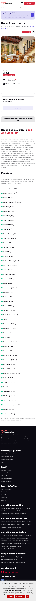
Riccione (23, 513)
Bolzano (3, 524)
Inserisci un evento (7, 459)
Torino (19, 511)
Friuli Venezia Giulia (18, 543)
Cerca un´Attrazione (9, 557)
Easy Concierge (6, 489)
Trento (29, 522)
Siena (8, 524)
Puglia (10, 541)
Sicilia (3, 538)
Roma (15, 7)
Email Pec (4, 500)
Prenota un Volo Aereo (10, 560)
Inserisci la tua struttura (8, 454)
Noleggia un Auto (23, 557)
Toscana (4, 535)
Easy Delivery (5, 492)
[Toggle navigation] (22, 3)
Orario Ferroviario (6, 479)
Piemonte (4, 541)
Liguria (21, 541)
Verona (18, 524)
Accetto (10, 596)
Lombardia (15, 535)
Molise (19, 546)
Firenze (8, 508)
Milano (13, 508)
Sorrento (13, 511)
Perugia (3, 527)
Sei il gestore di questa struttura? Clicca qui (18, 119)
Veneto (21, 535)
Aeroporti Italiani (6, 470)
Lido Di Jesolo (5, 511)
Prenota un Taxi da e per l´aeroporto (14, 562)
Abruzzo (27, 543)
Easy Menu (4, 495)
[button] (33, 31)
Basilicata (13, 546)
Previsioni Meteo (6, 481)
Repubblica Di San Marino (9, 549)
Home (4, 7)
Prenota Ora (18, 108)
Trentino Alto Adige (22, 538)
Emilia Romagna (10, 538)
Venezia (18, 508)
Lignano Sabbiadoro (7, 513)
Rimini (23, 508)
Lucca (24, 511)
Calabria (3, 543)
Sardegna (15, 541)
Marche (9, 543)
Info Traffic (4, 476)
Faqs (2, 462)
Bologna (17, 513)
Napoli (28, 508)
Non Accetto (19, 596)
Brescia (29, 524)
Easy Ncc (4, 498)
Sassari (9, 527)
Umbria (26, 541)
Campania (28, 535)
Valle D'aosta (5, 546)
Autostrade (4, 473)
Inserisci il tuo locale (7, 457)
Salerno (23, 524)
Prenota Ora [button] (29, 3)
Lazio (10, 7)
